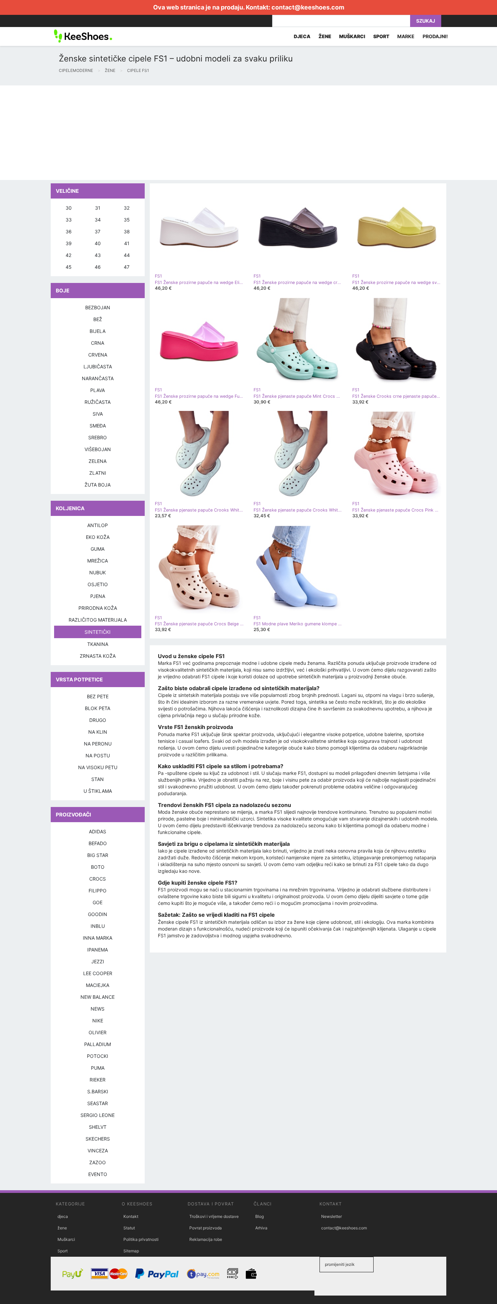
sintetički (98, 632)
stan (97, 779)
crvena (97, 355)
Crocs (97, 879)
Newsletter (331, 1216)
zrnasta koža (98, 656)
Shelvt (97, 1127)
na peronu (98, 744)
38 (127, 231)
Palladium (97, 1044)
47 (126, 267)
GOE (97, 902)
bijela (97, 331)
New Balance (97, 997)
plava (97, 390)
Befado (98, 843)
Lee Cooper (97, 973)
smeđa (98, 425)
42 (68, 255)
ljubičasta (98, 366)
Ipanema (97, 950)
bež (97, 319)
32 (126, 208)
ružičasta (98, 402)
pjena (97, 596)
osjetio (98, 584)
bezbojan (97, 307)
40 (98, 243)
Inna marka (97, 938)
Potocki (97, 1056)
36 (69, 231)
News (97, 1009)
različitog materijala (98, 620)
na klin (97, 732)
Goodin (97, 914)
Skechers (98, 1139)
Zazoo (97, 1162)
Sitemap (131, 1250)
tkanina (97, 644)
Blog (259, 1216)
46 (98, 267)
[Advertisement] (203, 132)
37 (97, 231)
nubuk (97, 572)
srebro (97, 437)
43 (98, 255)
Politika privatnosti (141, 1239)
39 (69, 243)
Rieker (97, 1080)
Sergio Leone (97, 1115)
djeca (62, 1216)
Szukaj (425, 21)
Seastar (97, 1103)
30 (69, 208)
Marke (406, 36)
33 (69, 220)
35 (127, 220)
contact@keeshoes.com (307, 7)
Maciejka (97, 985)
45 (69, 267)
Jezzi (97, 961)
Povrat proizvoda (205, 1227)
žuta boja (98, 485)
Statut (129, 1227)
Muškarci (66, 1239)
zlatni (97, 473)
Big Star (97, 855)
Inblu (98, 926)
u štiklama (98, 791)
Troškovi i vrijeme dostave (214, 1216)
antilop (97, 525)
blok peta (97, 708)
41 (126, 243)
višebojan (98, 449)
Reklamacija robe (205, 1239)
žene (62, 1227)
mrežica (97, 561)
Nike (97, 1020)
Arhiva (261, 1227)
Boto (97, 867)
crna (97, 343)
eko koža (98, 537)
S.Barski (97, 1091)
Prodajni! (435, 36)
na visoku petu (97, 767)
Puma (97, 1068)
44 (127, 255)
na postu (98, 755)
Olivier (97, 1032)
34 (98, 220)
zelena (97, 461)
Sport (62, 1250)
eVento (97, 1174)
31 (97, 208)
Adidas (97, 831)
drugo (97, 720)
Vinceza (98, 1150)
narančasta (98, 378)
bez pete (98, 696)
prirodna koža (97, 608)
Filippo (97, 890)
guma (97, 549)
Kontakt (130, 1216)
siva (98, 414)
